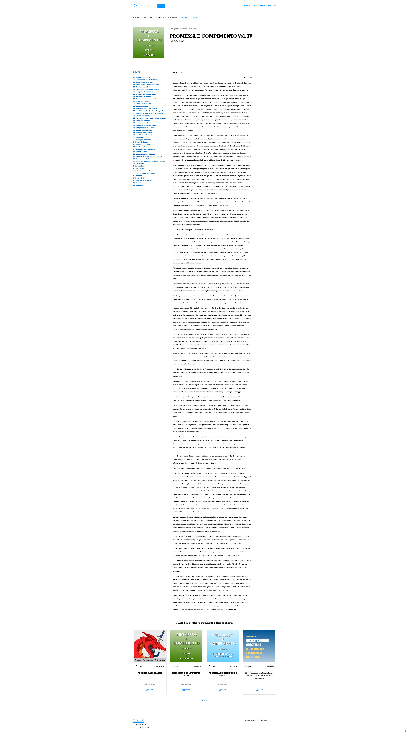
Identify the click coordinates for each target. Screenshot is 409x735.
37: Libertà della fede (141, 116)
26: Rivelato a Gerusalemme (144, 94)
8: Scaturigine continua (142, 140)
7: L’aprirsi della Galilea (142, 180)
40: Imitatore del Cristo (142, 123)
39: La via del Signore (141, 120)
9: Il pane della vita (140, 142)
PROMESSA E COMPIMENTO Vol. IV (167, 18)
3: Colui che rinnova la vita (143, 171)
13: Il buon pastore (140, 151)
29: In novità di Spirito (141, 101)
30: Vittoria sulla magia (142, 104)
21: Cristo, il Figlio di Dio (143, 82)
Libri (254, 5)
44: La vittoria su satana (142, 132)
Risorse (272, 5)
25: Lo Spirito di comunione (143, 92)
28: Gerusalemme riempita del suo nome (149, 99)
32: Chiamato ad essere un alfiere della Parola (151, 161)
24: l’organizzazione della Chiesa (146, 89)
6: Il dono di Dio (139, 178)
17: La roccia (138, 185)
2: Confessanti (138, 168)
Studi (262, 5)
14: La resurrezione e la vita (144, 154)
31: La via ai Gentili (140, 106)
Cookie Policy (263, 720)
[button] (202, 700)
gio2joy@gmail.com (140, 724)
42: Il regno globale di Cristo (144, 127)
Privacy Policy (250, 720)
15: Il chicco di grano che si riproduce (147, 156)
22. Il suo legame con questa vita (146, 84)
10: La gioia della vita (141, 144)
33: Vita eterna (138, 163)
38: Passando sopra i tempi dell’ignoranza (149, 118)
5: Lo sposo (137, 175)
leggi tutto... (150, 690)
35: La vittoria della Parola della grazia (148, 111)
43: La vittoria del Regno (142, 130)
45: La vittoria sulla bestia (143, 135)
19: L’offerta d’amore (141, 77)
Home (247, 5)
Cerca (161, 6)
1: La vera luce (139, 166)
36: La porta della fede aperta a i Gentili (148, 113)
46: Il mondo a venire (141, 137)
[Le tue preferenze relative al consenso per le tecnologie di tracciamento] (405, 731)
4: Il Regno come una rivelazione (146, 173)
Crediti (273, 720)
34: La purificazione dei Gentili (145, 108)
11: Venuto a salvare (140, 147)
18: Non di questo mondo (142, 183)
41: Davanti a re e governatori (145, 125)
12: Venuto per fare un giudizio (144, 149)
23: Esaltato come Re (141, 87)
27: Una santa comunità (142, 96)
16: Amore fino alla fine (142, 159)
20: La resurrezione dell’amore (145, 80)
